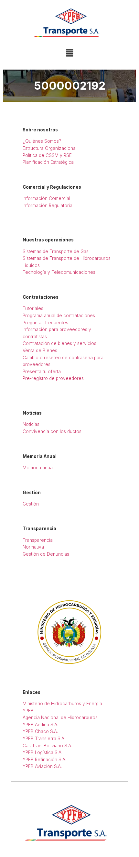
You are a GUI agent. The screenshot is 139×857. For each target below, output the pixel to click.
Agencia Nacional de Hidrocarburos (60, 717)
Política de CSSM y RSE (47, 155)
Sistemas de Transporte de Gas (56, 251)
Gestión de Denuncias (46, 554)
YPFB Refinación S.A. (44, 759)
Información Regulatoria (47, 205)
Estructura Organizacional (50, 148)
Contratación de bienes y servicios (59, 343)
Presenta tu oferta (42, 371)
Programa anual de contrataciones (59, 315)
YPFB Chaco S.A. (40, 731)
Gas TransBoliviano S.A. (47, 745)
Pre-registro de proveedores (53, 378)
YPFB (28, 710)
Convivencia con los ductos (52, 431)
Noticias (31, 424)
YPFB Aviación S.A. (42, 766)
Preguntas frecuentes (45, 322)
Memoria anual (38, 467)
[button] (69, 53)
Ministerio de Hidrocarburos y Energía (62, 703)
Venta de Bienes (40, 350)
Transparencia (38, 540)
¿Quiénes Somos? (42, 141)
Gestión (31, 503)
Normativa (33, 547)
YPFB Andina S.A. (40, 724)
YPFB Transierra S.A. (44, 738)
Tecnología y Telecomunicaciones (59, 272)
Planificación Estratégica (48, 162)
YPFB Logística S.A (42, 752)
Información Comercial (46, 198)
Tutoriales (33, 308)
